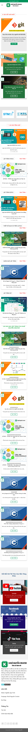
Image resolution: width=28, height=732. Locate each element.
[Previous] (2, 34)
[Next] (26, 34)
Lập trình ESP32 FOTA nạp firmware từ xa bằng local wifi (14, 213)
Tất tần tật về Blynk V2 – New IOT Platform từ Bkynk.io (14, 313)
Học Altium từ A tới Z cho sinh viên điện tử (14, 87)
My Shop (3, 700)
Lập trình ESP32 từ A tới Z (14, 145)
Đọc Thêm (14, 43)
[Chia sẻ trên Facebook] (5, 723)
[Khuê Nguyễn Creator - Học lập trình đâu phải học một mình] (14, 5)
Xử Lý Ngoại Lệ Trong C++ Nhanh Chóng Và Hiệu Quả (14, 281)
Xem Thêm (23, 158)
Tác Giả (3, 710)
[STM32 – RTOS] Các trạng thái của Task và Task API (14, 179)
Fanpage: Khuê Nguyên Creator (10, 696)
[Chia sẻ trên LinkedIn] (16, 723)
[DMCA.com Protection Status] (6, 684)
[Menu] (2, 5)
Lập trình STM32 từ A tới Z (14, 64)
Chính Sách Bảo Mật (7, 713)
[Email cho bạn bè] (11, 723)
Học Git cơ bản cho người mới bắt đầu (14, 34)
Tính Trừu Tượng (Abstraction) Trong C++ (14, 523)
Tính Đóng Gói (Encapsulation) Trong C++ (14, 552)
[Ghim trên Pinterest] (14, 723)
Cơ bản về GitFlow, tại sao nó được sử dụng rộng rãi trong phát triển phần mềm (14, 379)
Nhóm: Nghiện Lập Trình (8, 693)
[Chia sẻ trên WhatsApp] (2, 723)
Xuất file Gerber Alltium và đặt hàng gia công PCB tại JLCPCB (14, 248)
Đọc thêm (14, 72)
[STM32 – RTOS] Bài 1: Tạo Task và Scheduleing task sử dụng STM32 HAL (14, 465)
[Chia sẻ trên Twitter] (8, 723)
